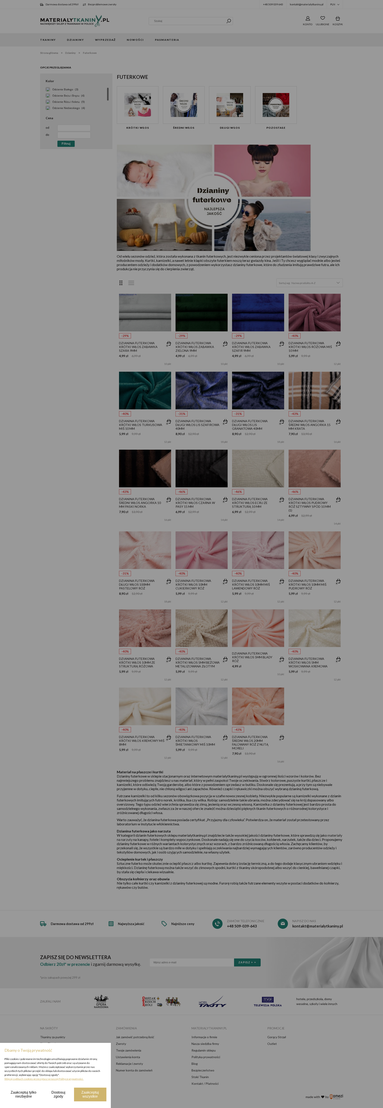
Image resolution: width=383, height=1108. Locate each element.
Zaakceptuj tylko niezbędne (23, 1094)
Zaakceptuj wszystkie (90, 1094)
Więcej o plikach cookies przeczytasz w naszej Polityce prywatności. (44, 1079)
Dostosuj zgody (58, 1094)
